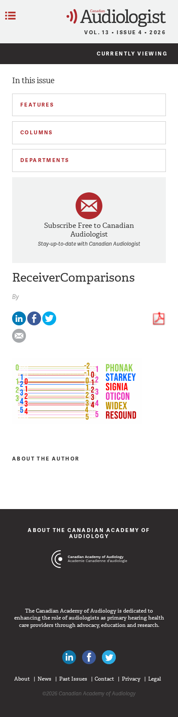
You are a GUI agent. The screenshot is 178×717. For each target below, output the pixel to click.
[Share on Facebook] (34, 323)
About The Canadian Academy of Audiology (89, 533)
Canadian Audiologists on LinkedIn (69, 657)
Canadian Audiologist (116, 18)
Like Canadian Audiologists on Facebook (89, 657)
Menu (10, 15)
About (22, 678)
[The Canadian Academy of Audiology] (89, 575)
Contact (104, 678)
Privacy (131, 678)
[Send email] (19, 341)
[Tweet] (49, 323)
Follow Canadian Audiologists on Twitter (109, 657)
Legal (154, 678)
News (44, 678)
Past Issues (73, 678)
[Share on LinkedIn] (19, 323)
